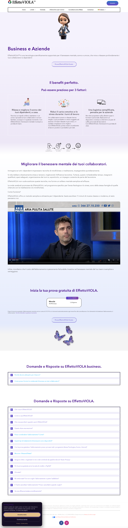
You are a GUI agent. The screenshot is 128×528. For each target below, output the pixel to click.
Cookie (90, 514)
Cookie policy (24, 523)
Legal (94, 514)
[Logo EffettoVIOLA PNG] (22, 1)
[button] (64, 375)
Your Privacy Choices (60, 517)
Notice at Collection (71, 517)
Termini (18, 313)
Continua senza (22, 519)
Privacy (86, 514)
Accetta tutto (22, 515)
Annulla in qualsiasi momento (29, 313)
